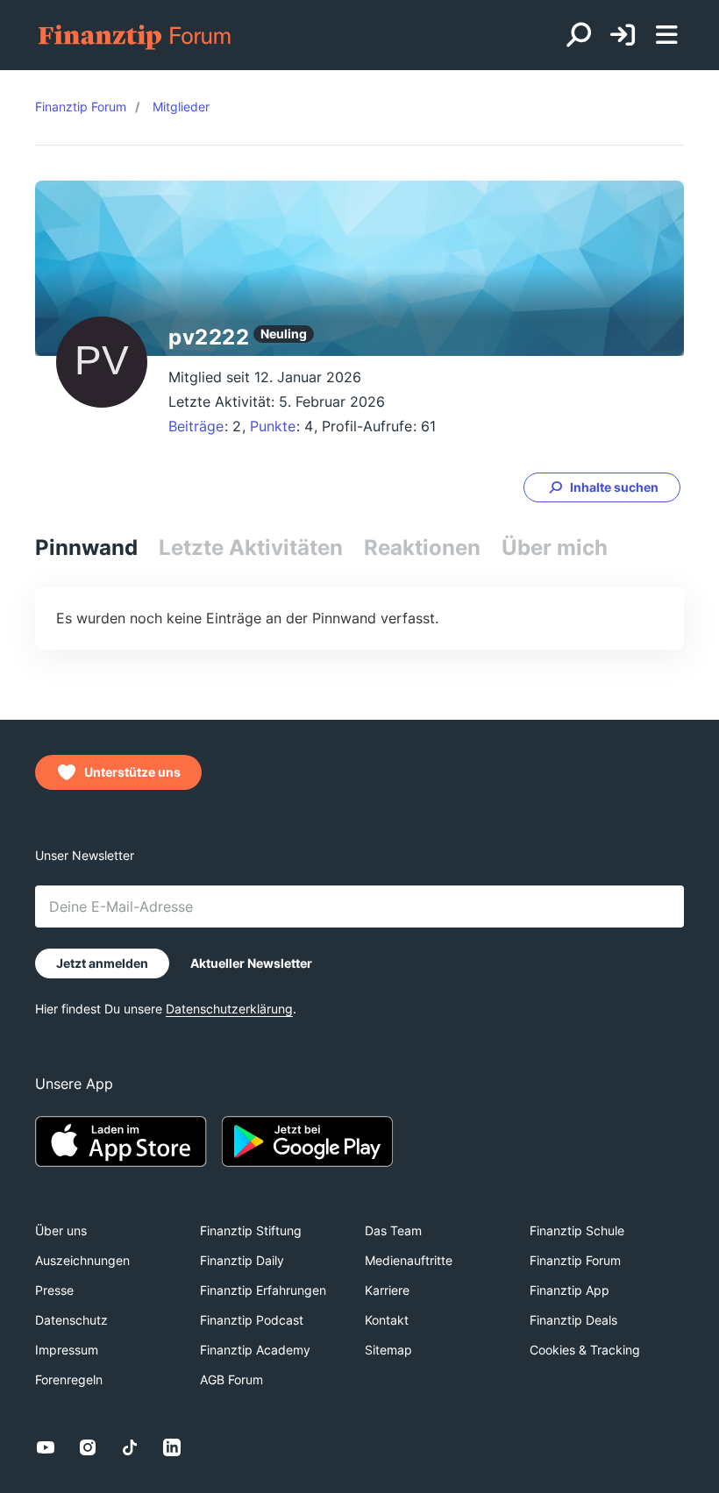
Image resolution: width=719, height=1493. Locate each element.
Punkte (272, 426)
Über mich (555, 547)
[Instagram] (87, 1447)
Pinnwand (86, 547)
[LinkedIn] (171, 1447)
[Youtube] (45, 1447)
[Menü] (666, 35)
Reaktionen (422, 547)
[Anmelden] (622, 35)
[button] (601, 487)
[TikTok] (129, 1447)
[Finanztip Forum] (135, 35)
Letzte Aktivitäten (251, 547)
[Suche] (578, 35)
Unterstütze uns (132, 771)
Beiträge (196, 426)
